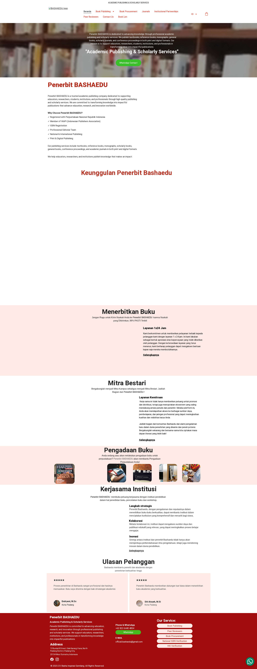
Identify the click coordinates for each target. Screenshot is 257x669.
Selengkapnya (151, 355)
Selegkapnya (136, 550)
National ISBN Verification (174, 641)
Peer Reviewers (91, 17)
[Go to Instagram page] (57, 659)
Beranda (87, 11)
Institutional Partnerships (166, 11)
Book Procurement (128, 11)
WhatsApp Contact (128, 63)
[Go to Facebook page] (52, 659)
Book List (122, 17)
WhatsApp (128, 632)
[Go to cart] (206, 14)
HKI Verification (174, 646)
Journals (146, 11)
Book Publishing (103, 11)
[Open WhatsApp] (250, 661)
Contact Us (108, 17)
